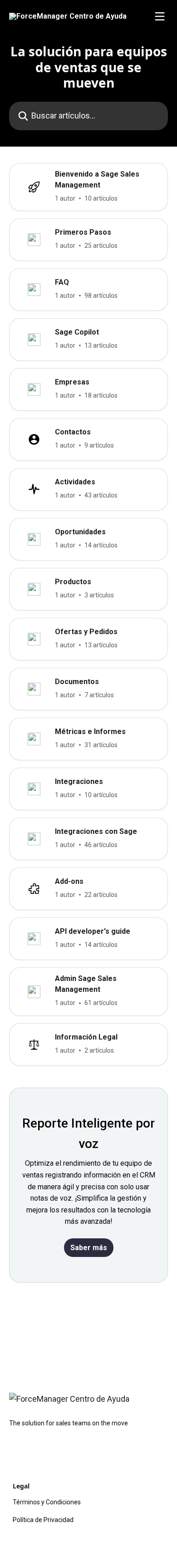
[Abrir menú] (160, 16)
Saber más (88, 1247)
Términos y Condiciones (47, 1502)
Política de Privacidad (43, 1519)
